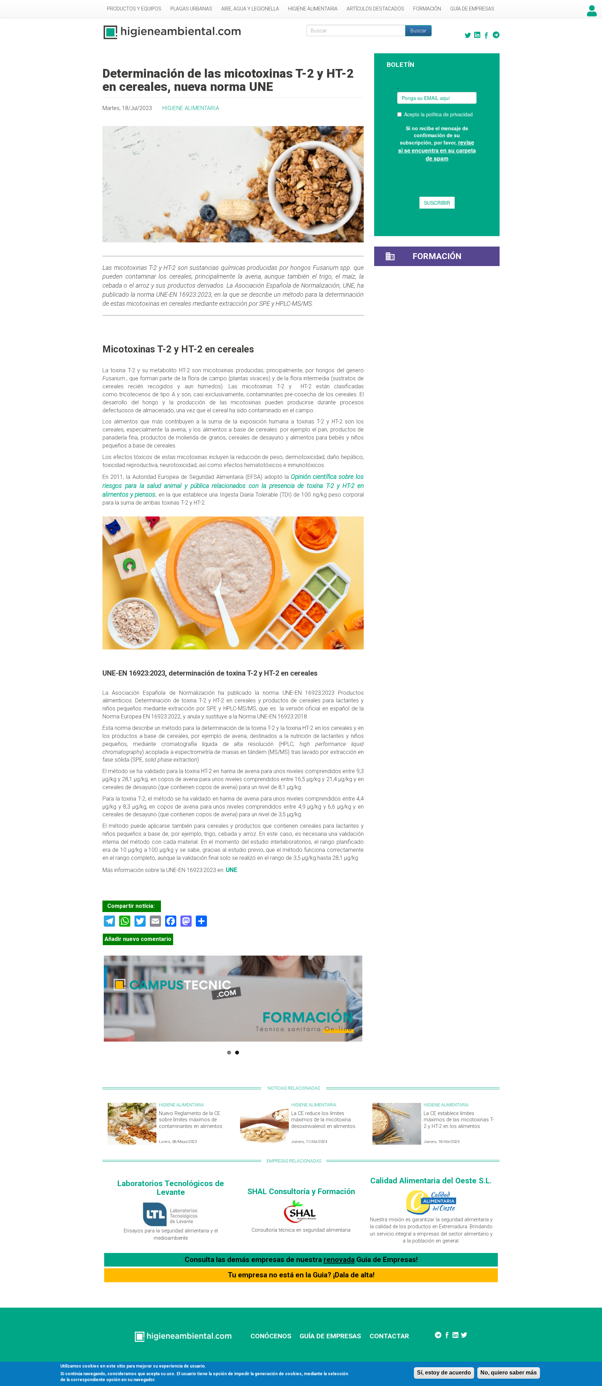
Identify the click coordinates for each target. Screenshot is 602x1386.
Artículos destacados (375, 8)
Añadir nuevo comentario (138, 939)
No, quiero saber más (508, 1373)
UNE (230, 869)
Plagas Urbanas (191, 8)
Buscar (418, 30)
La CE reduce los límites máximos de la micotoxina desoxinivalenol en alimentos (323, 1120)
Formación (427, 8)
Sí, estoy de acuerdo (444, 1373)
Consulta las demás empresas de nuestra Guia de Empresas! (301, 1259)
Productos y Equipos (134, 8)
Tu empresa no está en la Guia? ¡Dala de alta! (301, 1275)
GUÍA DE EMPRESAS (330, 1336)
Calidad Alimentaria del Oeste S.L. (431, 1180)
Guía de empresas (472, 8)
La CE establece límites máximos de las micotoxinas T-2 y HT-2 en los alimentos (459, 1120)
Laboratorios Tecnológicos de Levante (170, 1188)
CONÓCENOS (270, 1336)
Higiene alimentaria (313, 8)
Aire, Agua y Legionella (250, 8)
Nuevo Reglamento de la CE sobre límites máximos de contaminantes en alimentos (190, 1120)
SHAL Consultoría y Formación (301, 1191)
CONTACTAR (389, 1336)
